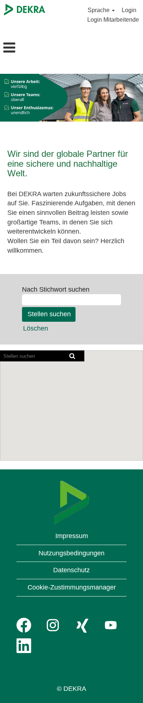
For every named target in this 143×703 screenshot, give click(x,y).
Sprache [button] (99, 10)
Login (129, 10)
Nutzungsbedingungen (71, 553)
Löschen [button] (35, 328)
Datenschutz (71, 570)
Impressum (71, 536)
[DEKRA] (24, 10)
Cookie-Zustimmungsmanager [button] (71, 587)
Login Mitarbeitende (113, 20)
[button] (24, 48)
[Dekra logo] (71, 502)
